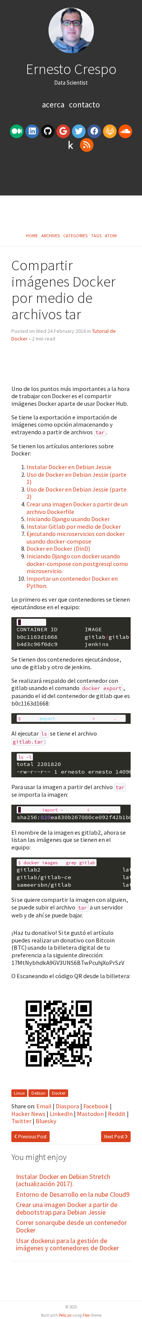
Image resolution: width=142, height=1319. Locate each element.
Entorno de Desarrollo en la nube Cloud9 (73, 1194)
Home (32, 235)
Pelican (65, 1315)
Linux (19, 1093)
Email (43, 1106)
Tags (96, 235)
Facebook (96, 1106)
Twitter (21, 1121)
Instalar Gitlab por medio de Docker (74, 526)
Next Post (114, 1136)
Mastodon (90, 1113)
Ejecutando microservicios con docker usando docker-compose (76, 537)
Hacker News (28, 1113)
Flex (86, 1315)
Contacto (84, 104)
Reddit (117, 1113)
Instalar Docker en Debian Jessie (69, 467)
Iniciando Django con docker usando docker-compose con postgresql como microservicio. (77, 563)
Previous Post (32, 1136)
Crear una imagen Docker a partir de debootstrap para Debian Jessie (66, 1208)
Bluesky (46, 1121)
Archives (50, 235)
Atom (111, 235)
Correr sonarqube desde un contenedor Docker (71, 1226)
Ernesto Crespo (71, 68)
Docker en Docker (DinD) (58, 548)
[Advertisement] (71, 176)
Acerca (54, 104)
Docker (59, 1093)
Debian (38, 1093)
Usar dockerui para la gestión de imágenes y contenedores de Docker (67, 1244)
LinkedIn (61, 1113)
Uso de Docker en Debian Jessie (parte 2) (76, 493)
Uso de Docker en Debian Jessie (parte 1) (76, 478)
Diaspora (67, 1106)
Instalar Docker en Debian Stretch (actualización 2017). (63, 1180)
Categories (75, 235)
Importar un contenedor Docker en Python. (72, 582)
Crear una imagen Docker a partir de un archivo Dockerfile (77, 507)
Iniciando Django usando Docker (68, 519)
